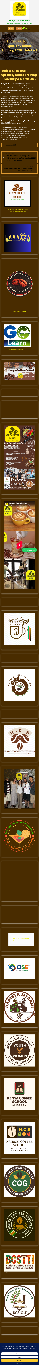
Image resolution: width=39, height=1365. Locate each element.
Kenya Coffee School (19, 20)
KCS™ (11, 28)
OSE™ (19, 28)
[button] (29, 550)
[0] (23, 28)
